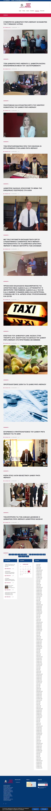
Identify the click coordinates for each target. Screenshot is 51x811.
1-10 (9, 554)
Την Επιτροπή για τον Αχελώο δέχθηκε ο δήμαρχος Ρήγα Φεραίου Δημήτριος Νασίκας (23, 518)
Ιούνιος (25, 564)
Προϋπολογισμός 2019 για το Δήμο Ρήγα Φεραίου (24, 384)
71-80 (37, 554)
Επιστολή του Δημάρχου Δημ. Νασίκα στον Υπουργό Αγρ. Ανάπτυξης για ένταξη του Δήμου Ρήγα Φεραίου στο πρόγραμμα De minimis (24, 338)
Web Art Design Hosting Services (35, 807)
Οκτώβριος (39, 593)
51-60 (25, 554)
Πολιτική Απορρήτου (26, 807)
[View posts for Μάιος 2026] (20, 564)
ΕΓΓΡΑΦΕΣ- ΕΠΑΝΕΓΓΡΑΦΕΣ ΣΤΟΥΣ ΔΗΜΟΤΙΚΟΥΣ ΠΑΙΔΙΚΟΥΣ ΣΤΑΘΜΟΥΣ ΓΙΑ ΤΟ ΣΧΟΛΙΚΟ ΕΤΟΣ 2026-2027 (10, 580)
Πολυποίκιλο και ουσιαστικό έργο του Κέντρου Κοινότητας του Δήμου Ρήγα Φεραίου (23, 106)
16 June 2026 (8, 568)
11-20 (12, 554)
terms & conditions (41, 788)
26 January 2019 (7, 437)
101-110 (20, 556)
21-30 (16, 554)
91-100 (44, 554)
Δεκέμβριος (39, 590)
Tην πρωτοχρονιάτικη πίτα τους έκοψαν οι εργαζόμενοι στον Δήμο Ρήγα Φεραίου (22, 147)
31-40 (19, 554)
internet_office (15, 27)
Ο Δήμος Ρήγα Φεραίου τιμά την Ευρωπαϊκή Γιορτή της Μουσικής (10, 565)
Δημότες (27, 10)
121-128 (27, 556)
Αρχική (20, 10)
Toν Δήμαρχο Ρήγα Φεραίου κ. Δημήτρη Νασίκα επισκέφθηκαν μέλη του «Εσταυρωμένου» (24, 65)
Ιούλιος (38, 580)
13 (28, 569)
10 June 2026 (8, 582)
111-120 (23, 556)
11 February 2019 (7, 110)
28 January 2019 (7, 387)
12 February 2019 (8, 27)
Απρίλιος (38, 567)
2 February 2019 (7, 193)
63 (32, 554)
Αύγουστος (39, 578)
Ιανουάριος (39, 571)
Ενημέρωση (37, 10)
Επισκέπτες (32, 10)
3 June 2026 (8, 596)
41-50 (22, 554)
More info (5, 59)
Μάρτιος (38, 568)
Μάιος (38, 565)
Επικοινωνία (42, 10)
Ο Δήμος (23, 10)
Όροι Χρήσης (21, 807)
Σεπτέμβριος (39, 577)
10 (23, 569)
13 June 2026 (8, 575)
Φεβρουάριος (39, 570)
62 (30, 554)
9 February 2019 (7, 151)
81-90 (41, 554)
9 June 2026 (8, 589)
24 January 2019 (7, 522)
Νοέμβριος (39, 574)
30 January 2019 (7, 343)
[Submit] (46, 785)
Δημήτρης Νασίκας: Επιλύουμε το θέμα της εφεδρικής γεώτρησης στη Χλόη (22, 189)
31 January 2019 (7, 299)
